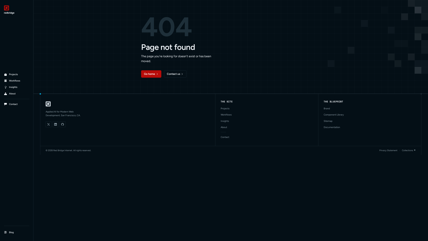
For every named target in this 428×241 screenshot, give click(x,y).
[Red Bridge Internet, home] (48, 104)
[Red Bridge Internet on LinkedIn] (55, 124)
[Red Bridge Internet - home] (16, 9)
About (224, 127)
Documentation (332, 127)
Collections (407, 150)
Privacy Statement (388, 150)
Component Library (334, 114)
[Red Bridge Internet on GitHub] (62, 124)
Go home (149, 73)
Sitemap (328, 121)
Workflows (226, 114)
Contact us (173, 73)
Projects (225, 108)
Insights (225, 121)
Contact (225, 137)
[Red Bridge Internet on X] (48, 124)
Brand (327, 108)
